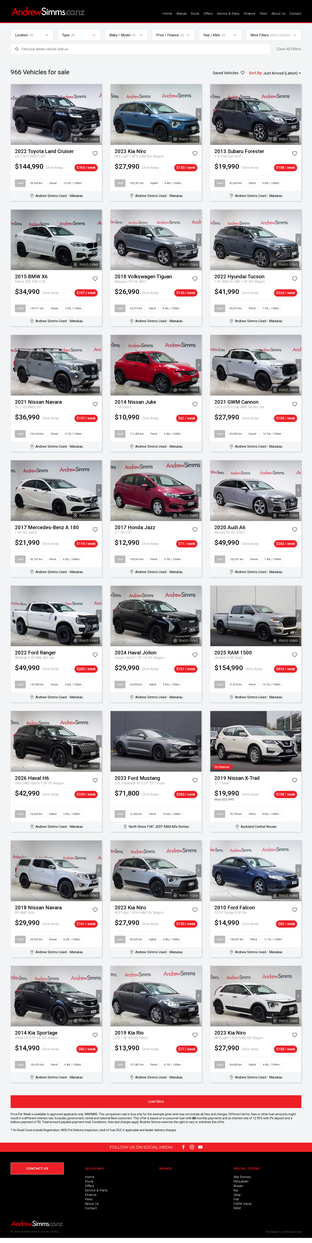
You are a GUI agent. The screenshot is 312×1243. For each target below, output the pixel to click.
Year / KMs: (212, 35)
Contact (295, 13)
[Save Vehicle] (95, 154)
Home (167, 13)
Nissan (238, 1186)
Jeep (237, 1195)
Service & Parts (228, 13)
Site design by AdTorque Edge (283, 1231)
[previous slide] (14, 114)
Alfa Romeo (242, 1177)
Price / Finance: (167, 35)
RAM (237, 1208)
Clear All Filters (289, 49)
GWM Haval (242, 1204)
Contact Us (37, 1168)
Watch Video (88, 139)
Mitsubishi (240, 1181)
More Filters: (259, 35)
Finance (249, 13)
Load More (156, 1102)
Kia (235, 1190)
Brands (181, 13)
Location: (21, 35)
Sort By (255, 73)
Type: (66, 35)
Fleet (263, 13)
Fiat (236, 1199)
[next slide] (99, 114)
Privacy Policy (50, 1231)
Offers (208, 13)
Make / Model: (120, 35)
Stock (195, 13)
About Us (278, 13)
